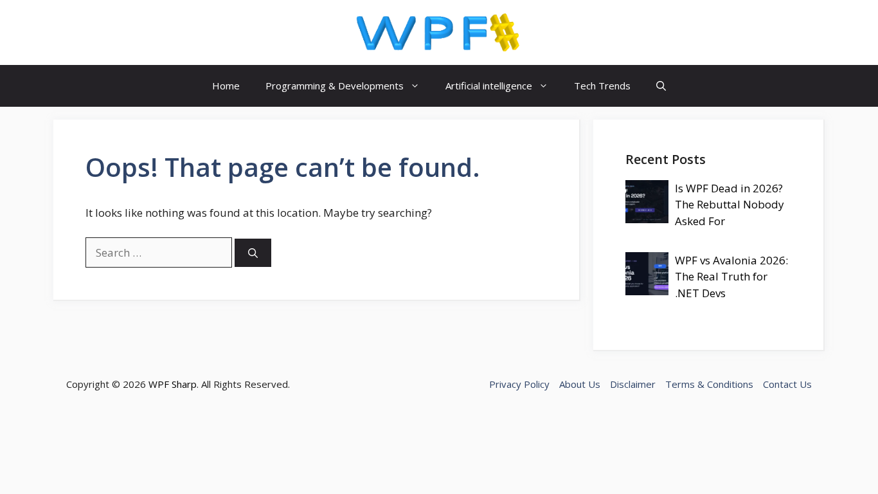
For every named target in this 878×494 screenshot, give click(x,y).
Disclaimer (633, 384)
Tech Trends (602, 85)
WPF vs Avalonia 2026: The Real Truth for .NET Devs (731, 276)
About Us (579, 384)
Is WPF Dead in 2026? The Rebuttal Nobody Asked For (729, 204)
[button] (661, 86)
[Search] (253, 253)
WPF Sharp (172, 384)
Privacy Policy (519, 384)
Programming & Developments (334, 85)
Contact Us (787, 384)
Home (226, 85)
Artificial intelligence (488, 85)
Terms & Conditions (709, 384)
